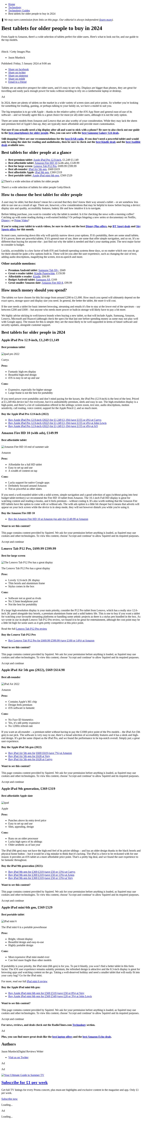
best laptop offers (62, 1036)
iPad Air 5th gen (38, 169)
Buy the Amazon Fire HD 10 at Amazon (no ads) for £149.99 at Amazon (48, 519)
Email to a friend (17, 81)
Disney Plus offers (96, 226)
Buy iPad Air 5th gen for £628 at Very (29, 756)
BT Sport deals (121, 226)
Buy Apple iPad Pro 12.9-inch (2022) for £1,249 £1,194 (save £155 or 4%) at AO (53, 426)
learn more (106, 19)
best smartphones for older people (28, 132)
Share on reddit (16, 78)
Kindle (37, 276)
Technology (14, 7)
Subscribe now (9, 1098)
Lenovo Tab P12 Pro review (31, 628)
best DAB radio (74, 138)
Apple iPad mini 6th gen (45, 175)
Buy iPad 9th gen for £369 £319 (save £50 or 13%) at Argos (41, 874)
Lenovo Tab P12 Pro (45, 166)
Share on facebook (18, 69)
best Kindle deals (106, 141)
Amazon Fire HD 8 (52, 282)
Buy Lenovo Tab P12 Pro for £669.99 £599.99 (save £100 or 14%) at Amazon (51, 640)
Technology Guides (19, 10)
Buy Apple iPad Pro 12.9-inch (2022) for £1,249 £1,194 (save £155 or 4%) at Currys (54, 419)
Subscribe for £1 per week (24, 1082)
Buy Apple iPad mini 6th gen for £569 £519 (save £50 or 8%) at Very (46, 993)
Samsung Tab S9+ (48, 270)
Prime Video (21, 220)
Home (11, 4)
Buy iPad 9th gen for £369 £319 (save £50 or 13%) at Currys (41, 871)
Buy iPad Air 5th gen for (21, 753)
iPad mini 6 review (37, 981)
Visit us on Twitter (18, 1057)
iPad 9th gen (42, 172)
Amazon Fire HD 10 (46, 162)
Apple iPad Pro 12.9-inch (47, 159)
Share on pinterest (18, 75)
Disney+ (6, 220)
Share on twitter (17, 72)
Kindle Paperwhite (44, 273)
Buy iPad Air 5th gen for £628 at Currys (30, 759)
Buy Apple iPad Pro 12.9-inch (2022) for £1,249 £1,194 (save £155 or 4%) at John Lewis (57, 423)
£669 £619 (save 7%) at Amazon (54, 753)
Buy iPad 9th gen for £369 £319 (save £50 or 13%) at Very (40, 878)
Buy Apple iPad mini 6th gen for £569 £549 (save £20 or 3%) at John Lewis (50, 996)
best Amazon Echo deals (97, 1036)
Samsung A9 (43, 279)
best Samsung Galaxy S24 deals (100, 132)
